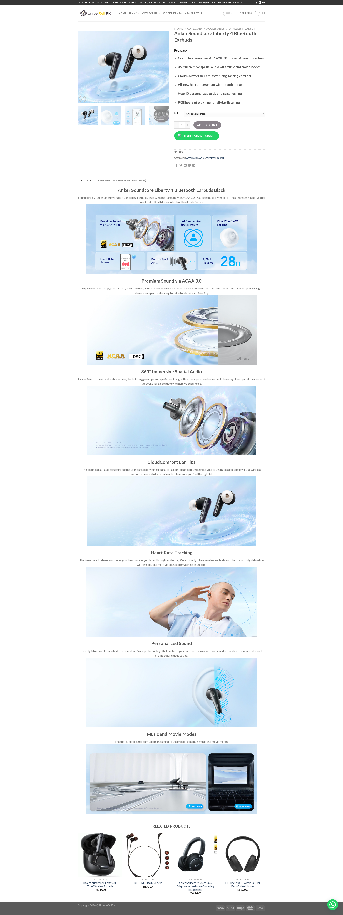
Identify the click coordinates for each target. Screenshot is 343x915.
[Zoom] (82, 99)
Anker (202, 157)
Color (177, 113)
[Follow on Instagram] (260, 2)
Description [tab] (86, 180)
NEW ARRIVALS (193, 13)
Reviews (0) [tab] (139, 180)
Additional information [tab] (113, 180)
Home (178, 28)
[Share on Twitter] (180, 165)
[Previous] (84, 67)
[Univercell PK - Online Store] (95, 13)
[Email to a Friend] (185, 165)
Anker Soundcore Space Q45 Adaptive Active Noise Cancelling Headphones (195, 886)
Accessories (215, 28)
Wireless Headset (242, 28)
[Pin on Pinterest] (189, 165)
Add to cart (207, 125)
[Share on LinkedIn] (193, 165)
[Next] (162, 67)
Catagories (150, 13)
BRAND (133, 13)
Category (195, 28)
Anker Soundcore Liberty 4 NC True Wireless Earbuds (100, 884)
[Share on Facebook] (176, 165)
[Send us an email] (263, 2)
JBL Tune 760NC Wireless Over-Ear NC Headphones (242, 884)
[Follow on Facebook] (257, 2)
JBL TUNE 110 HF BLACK (147, 883)
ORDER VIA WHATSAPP (199, 136)
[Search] (263, 13)
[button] (332, 904)
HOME (122, 13)
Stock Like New (172, 13)
